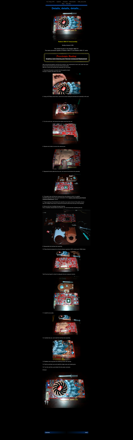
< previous (47, 432)
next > (86, 432)
